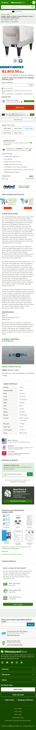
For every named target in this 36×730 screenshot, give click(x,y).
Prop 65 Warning (7, 341)
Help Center (18, 689)
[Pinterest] (21, 662)
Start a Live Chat (6, 90)
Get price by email (7, 82)
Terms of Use (13, 481)
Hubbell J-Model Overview (11, 367)
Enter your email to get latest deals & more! (16, 620)
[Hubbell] (9, 187)
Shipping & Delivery (25, 700)
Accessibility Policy (18, 717)
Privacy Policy (22, 481)
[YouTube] (7, 662)
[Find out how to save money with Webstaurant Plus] (2, 199)
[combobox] (18, 7)
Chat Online (9, 700)
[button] (15, 61)
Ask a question (14, 21)
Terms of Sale (18, 708)
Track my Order (18, 695)
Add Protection (29, 101)
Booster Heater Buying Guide (18, 554)
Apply (32, 115)
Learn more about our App (14, 644)
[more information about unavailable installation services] (31, 143)
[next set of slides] (34, 203)
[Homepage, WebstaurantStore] (18, 2)
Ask (30, 474)
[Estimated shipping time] (30, 150)
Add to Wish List (18, 119)
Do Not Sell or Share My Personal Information (18, 720)
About (4, 370)
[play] (18, 355)
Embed (16, 370)
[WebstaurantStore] (18, 651)
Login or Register (18, 604)
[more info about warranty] (21, 102)
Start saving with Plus (13, 635)
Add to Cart (8, 208)
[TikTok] (16, 662)
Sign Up (30, 624)
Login (4, 78)
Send (31, 85)
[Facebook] (12, 662)
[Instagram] (2, 662)
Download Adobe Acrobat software (10, 548)
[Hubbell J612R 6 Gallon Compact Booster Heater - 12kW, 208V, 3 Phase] (10, 203)
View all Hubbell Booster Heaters (24, 186)
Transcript (10, 370)
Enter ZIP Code (7, 144)
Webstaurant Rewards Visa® (16, 115)
